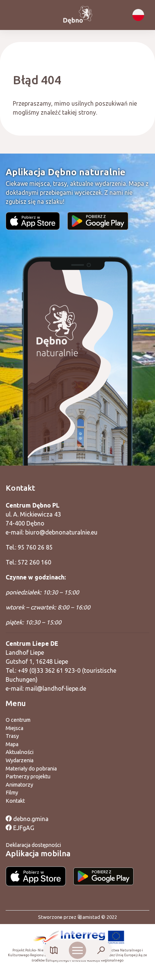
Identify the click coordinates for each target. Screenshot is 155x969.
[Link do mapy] (54, 950)
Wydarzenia (19, 760)
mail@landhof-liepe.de (55, 688)
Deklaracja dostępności (33, 845)
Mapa (12, 744)
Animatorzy (19, 785)
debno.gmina (30, 818)
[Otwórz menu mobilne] (77, 950)
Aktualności (19, 752)
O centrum (18, 720)
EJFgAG (23, 827)
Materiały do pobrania (31, 769)
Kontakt (15, 801)
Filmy (12, 793)
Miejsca (14, 728)
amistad (91, 917)
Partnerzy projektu (28, 776)
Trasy (12, 736)
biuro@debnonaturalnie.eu (61, 532)
